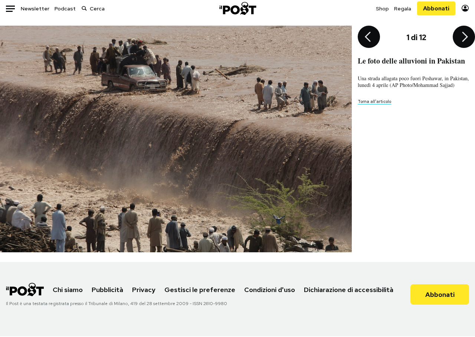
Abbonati (436, 8)
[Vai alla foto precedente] (369, 37)
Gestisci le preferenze (199, 289)
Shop (382, 8)
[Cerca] (84, 8)
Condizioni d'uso (269, 289)
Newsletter (35, 8)
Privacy (143, 289)
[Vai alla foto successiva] (464, 37)
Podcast (65, 8)
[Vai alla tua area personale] (465, 8)
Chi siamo (68, 289)
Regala (402, 8)
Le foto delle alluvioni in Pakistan (411, 60)
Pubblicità (107, 289)
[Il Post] (237, 8)
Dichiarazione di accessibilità (348, 289)
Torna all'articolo (374, 101)
